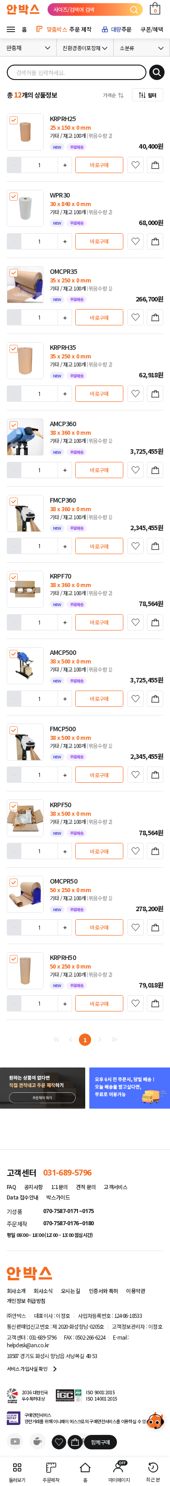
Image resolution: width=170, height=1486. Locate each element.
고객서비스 (115, 1186)
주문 (121, 29)
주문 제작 (69, 29)
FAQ (11, 1186)
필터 (152, 95)
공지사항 (33, 1186)
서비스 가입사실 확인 (33, 1369)
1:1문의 (59, 1186)
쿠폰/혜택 (152, 29)
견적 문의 (86, 1186)
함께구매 (100, 1442)
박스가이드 (58, 1197)
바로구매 (99, 165)
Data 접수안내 (22, 1197)
